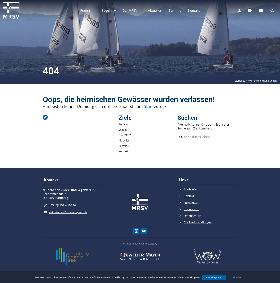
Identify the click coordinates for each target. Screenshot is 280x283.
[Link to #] (272, 10)
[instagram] (136, 231)
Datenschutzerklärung (113, 277)
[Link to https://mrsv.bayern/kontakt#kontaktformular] (261, 10)
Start (148, 106)
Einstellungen (191, 277)
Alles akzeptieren (214, 277)
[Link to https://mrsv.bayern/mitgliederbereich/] (239, 10)
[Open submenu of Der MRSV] (140, 10)
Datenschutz (192, 216)
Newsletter (191, 203)
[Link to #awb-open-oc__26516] (250, 10)
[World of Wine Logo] (207, 251)
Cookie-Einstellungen (198, 222)
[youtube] (144, 231)
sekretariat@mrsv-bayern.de (68, 212)
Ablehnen (237, 277)
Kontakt (189, 196)
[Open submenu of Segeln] (114, 10)
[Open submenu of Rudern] (93, 10)
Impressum (191, 209)
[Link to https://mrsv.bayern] (72, 117)
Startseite (190, 189)
